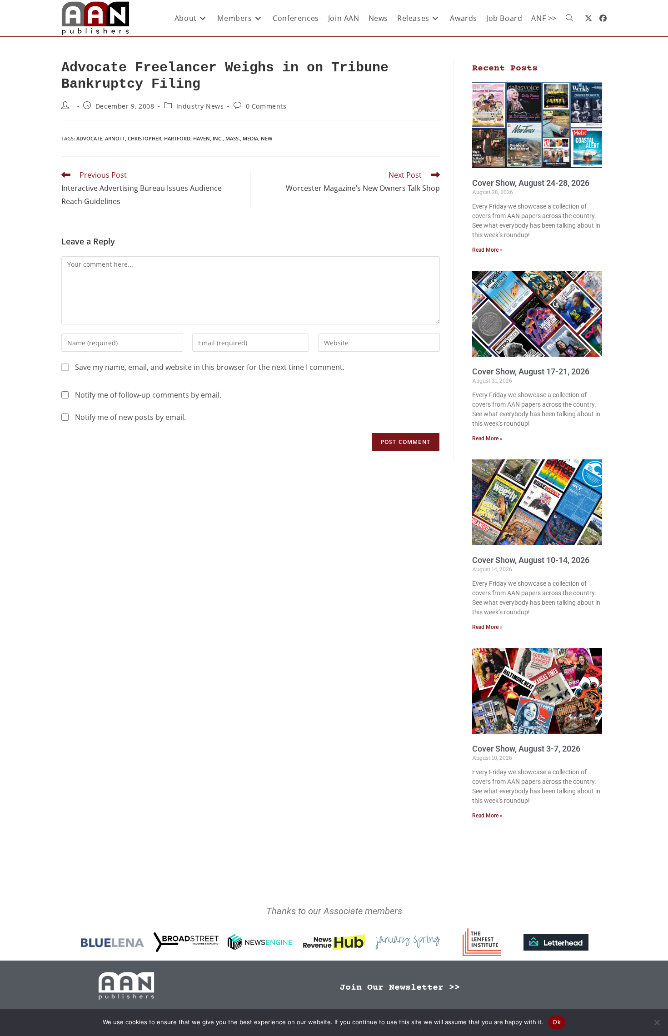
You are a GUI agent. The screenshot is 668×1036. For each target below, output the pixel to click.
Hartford (177, 138)
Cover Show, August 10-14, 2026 (530, 560)
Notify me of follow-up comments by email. (148, 395)
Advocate (89, 138)
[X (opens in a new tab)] (588, 18)
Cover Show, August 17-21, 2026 (530, 371)
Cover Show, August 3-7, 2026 (526, 748)
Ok (557, 1022)
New (266, 138)
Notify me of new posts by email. (130, 417)
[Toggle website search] (569, 18)
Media (250, 138)
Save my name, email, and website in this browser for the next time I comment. (209, 367)
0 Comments (266, 106)
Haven (201, 138)
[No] (656, 1022)
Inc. (218, 138)
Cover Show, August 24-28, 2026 (530, 183)
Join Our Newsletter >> (400, 987)
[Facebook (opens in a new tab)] (603, 18)
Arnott (115, 138)
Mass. (232, 138)
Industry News (200, 106)
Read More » (487, 250)
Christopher (144, 138)
